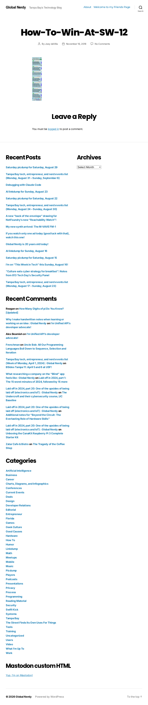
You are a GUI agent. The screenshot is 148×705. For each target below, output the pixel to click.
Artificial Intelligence (18, 470)
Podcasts (11, 579)
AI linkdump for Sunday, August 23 (27, 191)
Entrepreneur (14, 514)
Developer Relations (18, 505)
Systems (11, 613)
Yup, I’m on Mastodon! (19, 675)
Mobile (10, 561)
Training (11, 631)
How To (10, 540)
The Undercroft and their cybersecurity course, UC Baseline (36, 396)
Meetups (11, 557)
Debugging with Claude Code (23, 184)
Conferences (14, 488)
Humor (10, 544)
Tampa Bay (12, 618)
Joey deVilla (51, 43)
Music (9, 566)
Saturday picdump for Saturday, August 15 (31, 257)
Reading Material (16, 600)
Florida (10, 518)
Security (11, 605)
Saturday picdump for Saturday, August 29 (32, 167)
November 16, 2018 (76, 43)
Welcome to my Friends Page (112, 7)
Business (11, 475)
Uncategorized (15, 635)
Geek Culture (14, 527)
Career (10, 479)
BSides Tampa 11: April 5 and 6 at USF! (29, 367)
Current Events (15, 492)
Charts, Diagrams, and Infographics (27, 483)
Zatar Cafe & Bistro (17, 444)
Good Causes (14, 531)
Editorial (11, 509)
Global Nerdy (16, 7)
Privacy (10, 587)
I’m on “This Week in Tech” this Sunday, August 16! (37, 264)
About (87, 7)
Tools (9, 626)
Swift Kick (12, 609)
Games (10, 522)
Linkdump (12, 548)
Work (9, 653)
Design (10, 501)
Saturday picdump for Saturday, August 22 (31, 198)
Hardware (12, 535)
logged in (53, 128)
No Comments (102, 43)
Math (9, 553)
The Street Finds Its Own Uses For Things (31, 622)
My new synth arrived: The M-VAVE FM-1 (31, 226)
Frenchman (13, 344)
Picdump (11, 570)
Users (9, 639)
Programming (14, 596)
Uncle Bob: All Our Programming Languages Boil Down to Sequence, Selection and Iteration (36, 348)
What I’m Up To (15, 648)
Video (9, 644)
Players (10, 574)
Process (11, 592)
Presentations (14, 583)
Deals (9, 496)
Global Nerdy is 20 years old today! (27, 244)
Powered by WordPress (49, 696)
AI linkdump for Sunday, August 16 (26, 250)
